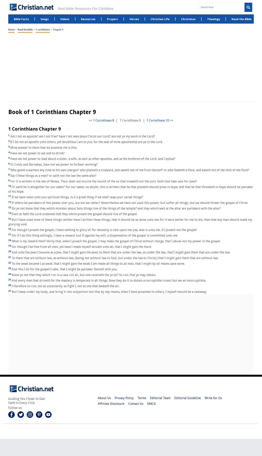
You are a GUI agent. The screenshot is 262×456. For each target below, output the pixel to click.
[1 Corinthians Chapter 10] (159, 120)
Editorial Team (160, 398)
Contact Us (135, 404)
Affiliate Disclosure (111, 404)
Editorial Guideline (187, 398)
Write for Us (213, 398)
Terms (142, 398)
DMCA (151, 404)
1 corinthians (43, 29)
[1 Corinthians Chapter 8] (101, 120)
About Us (104, 398)
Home (11, 29)
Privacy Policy (124, 398)
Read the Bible (25, 29)
